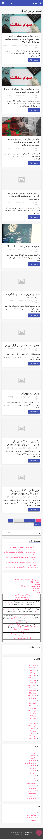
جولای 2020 (32, 690)
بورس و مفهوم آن (30, 393)
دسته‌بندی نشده (31, 783)
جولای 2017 (32, 713)
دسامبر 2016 (32, 721)
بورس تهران (32, 301)
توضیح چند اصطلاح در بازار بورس (22, 345)
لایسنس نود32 (35, 582)
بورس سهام (32, 768)
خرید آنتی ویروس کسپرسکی (21, 595)
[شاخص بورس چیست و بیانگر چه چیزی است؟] (21, 281)
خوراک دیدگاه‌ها (31, 817)
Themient (26, 834)
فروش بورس (32, 793)
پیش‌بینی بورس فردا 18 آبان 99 (23, 246)
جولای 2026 (32, 668)
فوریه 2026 (32, 673)
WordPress (28, 832)
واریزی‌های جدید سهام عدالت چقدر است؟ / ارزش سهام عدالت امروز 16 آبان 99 (22, 38)
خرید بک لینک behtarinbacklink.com (27, 580)
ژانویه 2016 (32, 738)
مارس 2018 (32, 698)
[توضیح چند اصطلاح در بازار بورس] (21, 332)
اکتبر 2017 (33, 708)
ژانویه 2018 (32, 703)
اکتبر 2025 (33, 683)
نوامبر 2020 (32, 688)
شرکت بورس (32, 790)
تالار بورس (33, 778)
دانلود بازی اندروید (21, 597)
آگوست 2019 (32, 695)
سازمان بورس (32, 785)
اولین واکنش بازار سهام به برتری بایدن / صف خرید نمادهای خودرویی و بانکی (23, 142)
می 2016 (33, 728)
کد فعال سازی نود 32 (21, 599)
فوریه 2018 (32, 700)
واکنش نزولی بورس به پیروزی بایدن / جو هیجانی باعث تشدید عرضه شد (24, 196)
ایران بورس (32, 95)
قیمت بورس (32, 795)
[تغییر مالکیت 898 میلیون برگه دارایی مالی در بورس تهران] (21, 477)
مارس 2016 (32, 733)
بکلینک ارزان (13, 618)
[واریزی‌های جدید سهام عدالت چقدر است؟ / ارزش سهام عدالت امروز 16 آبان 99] (21, 23)
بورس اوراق (32, 760)
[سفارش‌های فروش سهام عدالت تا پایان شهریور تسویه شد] (21, 76)
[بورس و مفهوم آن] (21, 380)
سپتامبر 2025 (32, 685)
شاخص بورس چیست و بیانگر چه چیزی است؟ (23, 296)
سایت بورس (32, 788)
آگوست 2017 (32, 710)
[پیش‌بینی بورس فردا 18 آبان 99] (21, 233)
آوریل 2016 (32, 731)
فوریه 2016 (32, 736)
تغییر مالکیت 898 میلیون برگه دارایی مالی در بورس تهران (24, 492)
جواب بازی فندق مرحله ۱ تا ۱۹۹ (22, 638)
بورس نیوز (33, 775)
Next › (37, 524)
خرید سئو (21, 636)
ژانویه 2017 (32, 718)
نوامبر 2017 (32, 705)
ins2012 (9, 301)
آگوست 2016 (32, 726)
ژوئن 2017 (33, 716)
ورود (35, 812)
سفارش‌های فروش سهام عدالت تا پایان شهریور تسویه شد (22, 90)
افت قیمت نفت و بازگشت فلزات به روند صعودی (21, 567)
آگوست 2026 (32, 665)
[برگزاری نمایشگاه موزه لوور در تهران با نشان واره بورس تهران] (21, 428)
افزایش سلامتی (31, 753)
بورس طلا (33, 770)
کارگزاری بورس (31, 798)
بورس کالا (33, 773)
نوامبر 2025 (32, 680)
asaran (5, 45)
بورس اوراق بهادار (30, 45)
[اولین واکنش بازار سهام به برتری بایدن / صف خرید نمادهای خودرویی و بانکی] (21, 126)
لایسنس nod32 (21, 622)
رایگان (38, 592)
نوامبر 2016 (32, 723)
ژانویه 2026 (32, 675)
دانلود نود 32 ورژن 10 (21, 629)
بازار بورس (36, 3)
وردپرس (33, 820)
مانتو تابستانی (21, 640)
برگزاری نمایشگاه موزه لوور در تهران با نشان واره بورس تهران (23, 443)
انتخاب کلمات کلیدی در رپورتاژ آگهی (21, 633)
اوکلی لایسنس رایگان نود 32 (30, 586)
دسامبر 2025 (32, 678)
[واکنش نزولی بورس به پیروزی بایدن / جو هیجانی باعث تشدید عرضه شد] (21, 180)
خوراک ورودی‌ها (31, 815)
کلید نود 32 (21, 631)
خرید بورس (32, 780)
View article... (33, 60)
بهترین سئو (36, 590)
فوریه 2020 (32, 693)
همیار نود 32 (36, 588)
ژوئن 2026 (33, 670)
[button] (2, 2)
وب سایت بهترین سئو (22, 615)
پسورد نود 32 (36, 584)
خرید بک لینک (9, 602)
